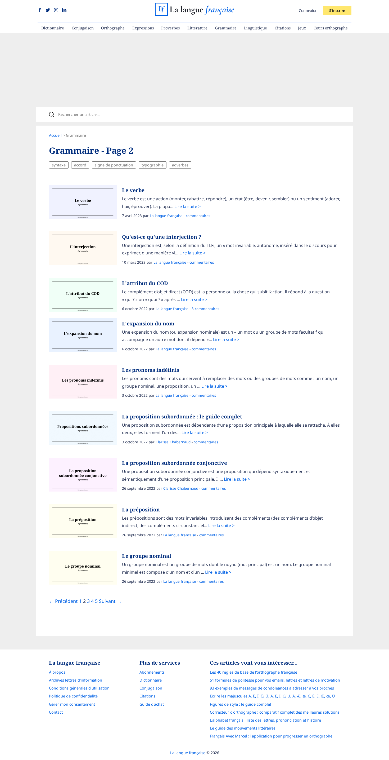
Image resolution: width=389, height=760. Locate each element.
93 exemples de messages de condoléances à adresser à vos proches (272, 688)
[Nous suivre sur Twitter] (48, 10)
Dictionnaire (52, 27)
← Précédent (63, 601)
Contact (56, 712)
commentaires (198, 215)
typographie (153, 164)
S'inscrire (337, 10)
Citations (283, 27)
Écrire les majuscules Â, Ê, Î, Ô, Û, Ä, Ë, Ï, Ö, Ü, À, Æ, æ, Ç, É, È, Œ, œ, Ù (272, 696)
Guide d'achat (151, 704)
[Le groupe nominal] (85, 569)
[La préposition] (85, 522)
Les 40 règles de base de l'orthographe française (253, 672)
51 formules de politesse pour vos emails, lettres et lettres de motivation (275, 680)
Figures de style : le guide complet (240, 704)
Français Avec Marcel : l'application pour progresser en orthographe (271, 736)
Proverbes (170, 27)
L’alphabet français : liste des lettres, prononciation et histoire (265, 720)
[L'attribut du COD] (85, 296)
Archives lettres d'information (75, 680)
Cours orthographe (331, 27)
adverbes (180, 164)
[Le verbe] (85, 203)
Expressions (143, 27)
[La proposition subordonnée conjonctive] (85, 476)
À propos (57, 672)
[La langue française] (194, 14)
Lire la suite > (187, 206)
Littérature (197, 27)
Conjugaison (83, 27)
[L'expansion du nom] (85, 336)
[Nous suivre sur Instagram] (57, 10)
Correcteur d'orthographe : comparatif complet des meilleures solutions (275, 712)
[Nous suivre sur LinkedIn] (64, 10)
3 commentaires (205, 308)
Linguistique (255, 27)
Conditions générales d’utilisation (79, 688)
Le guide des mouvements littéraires (242, 728)
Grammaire (226, 27)
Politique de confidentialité (73, 696)
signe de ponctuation (114, 164)
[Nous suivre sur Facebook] (40, 10)
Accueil (55, 135)
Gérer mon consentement (72, 704)
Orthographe (113, 27)
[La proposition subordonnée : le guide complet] (85, 429)
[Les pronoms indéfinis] (85, 383)
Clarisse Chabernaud (173, 442)
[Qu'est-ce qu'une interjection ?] (85, 249)
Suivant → (110, 601)
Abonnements (152, 672)
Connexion (308, 10)
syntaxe (59, 164)
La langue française (166, 215)
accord (80, 164)
